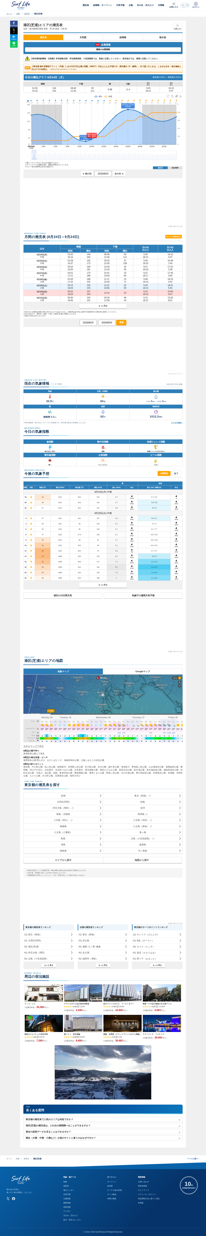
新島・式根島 (63, 814)
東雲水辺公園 (125, 770)
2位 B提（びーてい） (143, 940)
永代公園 (102, 767)
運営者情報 (142, 1186)
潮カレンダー (68, 1190)
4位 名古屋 (83, 952)
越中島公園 (113, 767)
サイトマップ (143, 1190)
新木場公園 (139, 770)
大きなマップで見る (33, 746)
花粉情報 (67, 1207)
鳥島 (63, 838)
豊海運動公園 (80, 773)
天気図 (83, 37)
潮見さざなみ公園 (108, 770)
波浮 (142, 808)
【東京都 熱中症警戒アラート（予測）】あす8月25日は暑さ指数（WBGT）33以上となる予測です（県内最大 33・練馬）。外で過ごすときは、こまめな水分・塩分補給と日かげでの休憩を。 (103, 68)
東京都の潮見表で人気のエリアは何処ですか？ (49, 1119)
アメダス (67, 1211)
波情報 (122, 37)
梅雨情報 (67, 1203)
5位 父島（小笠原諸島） (36, 958)
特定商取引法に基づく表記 (149, 1199)
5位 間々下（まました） (145, 958)
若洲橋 (171, 773)
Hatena (13, 39)
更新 (121, 322)
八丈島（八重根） (63, 832)
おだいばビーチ (54, 760)
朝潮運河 (61, 767)
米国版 (140, 1203)
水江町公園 (47, 776)
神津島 (141, 814)
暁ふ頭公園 (50, 767)
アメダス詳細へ (177, 423)
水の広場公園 (127, 773)
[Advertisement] (103, 204)
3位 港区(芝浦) (31, 946)
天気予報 (67, 1194)
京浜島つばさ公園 (63, 770)
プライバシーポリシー (147, 1194)
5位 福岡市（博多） (88, 958)
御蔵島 (63, 826)
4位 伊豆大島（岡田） (35, 952)
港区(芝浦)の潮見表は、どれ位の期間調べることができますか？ (58, 1125)
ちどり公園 (35, 776)
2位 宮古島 (83, 940)
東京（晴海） (141, 795)
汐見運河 (78, 770)
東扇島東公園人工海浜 (33, 753)
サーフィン (111, 1182)
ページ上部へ (193, 1159)
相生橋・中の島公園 (33, 767)
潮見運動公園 (91, 770)
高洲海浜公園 (61, 776)
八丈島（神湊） (141, 826)
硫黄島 (142, 844)
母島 (63, 844)
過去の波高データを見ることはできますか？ (48, 1131)
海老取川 (125, 767)
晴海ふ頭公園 (112, 773)
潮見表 (27, 14)
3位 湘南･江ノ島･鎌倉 (89, 946)
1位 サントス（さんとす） (146, 934)
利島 (142, 802)
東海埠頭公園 (65, 773)
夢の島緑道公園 (143, 773)
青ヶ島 (142, 832)
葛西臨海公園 (172, 767)
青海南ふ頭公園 (139, 767)
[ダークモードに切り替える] (185, 5)
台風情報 (67, 1199)
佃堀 (55, 773)
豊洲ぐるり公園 (96, 773)
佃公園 (48, 773)
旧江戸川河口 (36, 770)
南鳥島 (63, 850)
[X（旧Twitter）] (8, 1198)
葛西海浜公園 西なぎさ (34, 760)
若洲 (63, 795)
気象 (18, 14)
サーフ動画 (111, 1194)
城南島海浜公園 (71, 760)
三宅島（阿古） (62, 820)
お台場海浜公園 (156, 767)
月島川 (39, 773)
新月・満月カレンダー (72, 1220)
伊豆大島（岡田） (62, 808)
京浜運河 (49, 770)
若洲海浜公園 (159, 773)
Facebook (13, 25)
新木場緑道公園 (154, 770)
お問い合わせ (143, 1182)
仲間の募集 (111, 1199)
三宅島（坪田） (141, 820)
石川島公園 (90, 767)
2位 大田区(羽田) (32, 940)
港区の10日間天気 (63, 595)
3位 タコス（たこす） (144, 946)
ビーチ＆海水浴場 (114, 1190)
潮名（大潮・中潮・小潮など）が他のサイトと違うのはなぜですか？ (61, 1138)
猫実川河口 (75, 776)
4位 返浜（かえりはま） (145, 952)
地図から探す (142, 860)
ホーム (9, 14)
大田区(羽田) (63, 802)
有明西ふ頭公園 (75, 767)
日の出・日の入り (70, 1215)
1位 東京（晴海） (33, 934)
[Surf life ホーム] (21, 5)
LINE (14, 46)
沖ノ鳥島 (142, 850)
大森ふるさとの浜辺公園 (92, 760)
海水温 (162, 37)
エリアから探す (63, 860)
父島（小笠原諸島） (141, 838)
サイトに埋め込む (173, 237)
